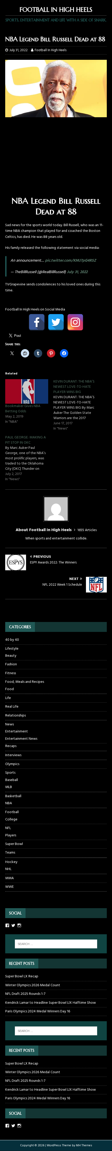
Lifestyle (11, 649)
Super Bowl (14, 844)
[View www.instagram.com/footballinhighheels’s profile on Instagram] (19, 1126)
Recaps (10, 746)
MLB (8, 787)
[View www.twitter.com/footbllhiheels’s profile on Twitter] (13, 1126)
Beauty (10, 656)
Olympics (12, 764)
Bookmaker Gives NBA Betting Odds (22, 408)
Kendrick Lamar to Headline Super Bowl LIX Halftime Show (50, 1003)
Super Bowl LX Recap (21, 976)
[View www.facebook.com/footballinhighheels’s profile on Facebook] (7, 1126)
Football (12, 812)
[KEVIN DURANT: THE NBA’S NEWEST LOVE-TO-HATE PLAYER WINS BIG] (77, 405)
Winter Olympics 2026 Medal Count (32, 985)
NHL (8, 869)
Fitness (10, 673)
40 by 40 (12, 640)
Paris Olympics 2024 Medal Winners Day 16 (37, 1011)
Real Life (11, 707)
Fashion (11, 664)
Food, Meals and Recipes (24, 682)
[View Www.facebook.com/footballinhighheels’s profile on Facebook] (7, 925)
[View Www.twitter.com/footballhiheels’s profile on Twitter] (13, 925)
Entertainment (16, 732)
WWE (9, 887)
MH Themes (84, 1145)
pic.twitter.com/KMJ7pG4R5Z (70, 260)
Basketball (13, 796)
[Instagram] (75, 322)
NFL (8, 828)
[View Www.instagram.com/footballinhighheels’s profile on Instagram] (19, 925)
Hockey (11, 862)
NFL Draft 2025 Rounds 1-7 (25, 994)
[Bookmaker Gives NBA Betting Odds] (26, 391)
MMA (9, 878)
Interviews (13, 755)
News (9, 724)
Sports (10, 773)
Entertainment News (21, 739)
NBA (8, 803)
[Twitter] (56, 322)
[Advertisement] (56, 159)
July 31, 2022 (18, 50)
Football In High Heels (50, 50)
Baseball (11, 780)
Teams (10, 853)
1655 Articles (87, 530)
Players (10, 835)
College (11, 820)
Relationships (15, 716)
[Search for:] (56, 943)
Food (9, 689)
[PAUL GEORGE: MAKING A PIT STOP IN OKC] (29, 458)
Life (8, 698)
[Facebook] (36, 322)
